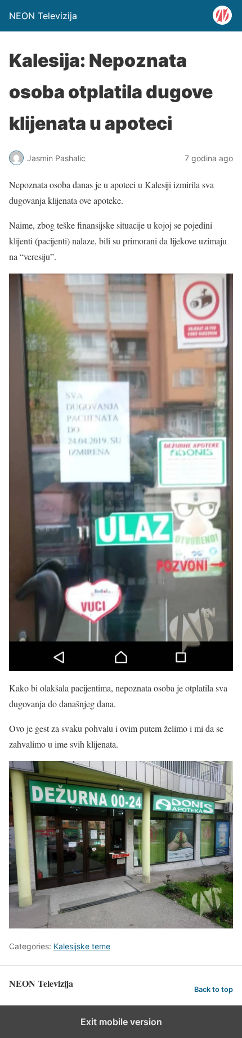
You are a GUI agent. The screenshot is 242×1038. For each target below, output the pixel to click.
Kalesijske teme (81, 946)
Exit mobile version (121, 1021)
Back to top (213, 989)
